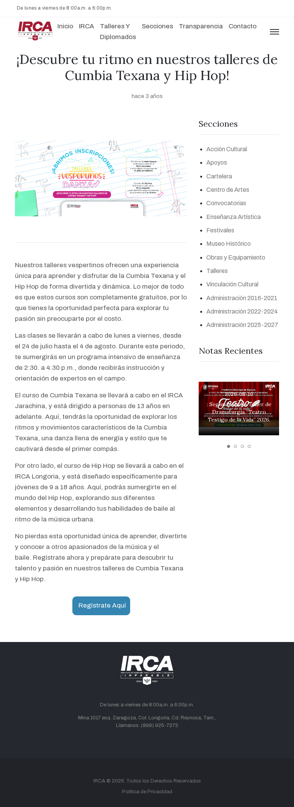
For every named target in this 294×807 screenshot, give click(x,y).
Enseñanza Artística (233, 217)
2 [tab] (235, 446)
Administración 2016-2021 (242, 298)
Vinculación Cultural (232, 284)
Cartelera (219, 176)
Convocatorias (226, 203)
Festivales (220, 230)
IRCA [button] (86, 26)
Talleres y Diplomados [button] (118, 32)
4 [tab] (249, 446)
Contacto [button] (242, 26)
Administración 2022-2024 (242, 311)
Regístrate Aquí (102, 605)
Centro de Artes (227, 189)
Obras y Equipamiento (235, 257)
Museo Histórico (228, 243)
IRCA (99, 781)
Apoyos (216, 162)
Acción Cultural (226, 149)
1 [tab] (228, 446)
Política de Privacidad (147, 791)
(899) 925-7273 (159, 725)
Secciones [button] (157, 26)
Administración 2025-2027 (242, 325)
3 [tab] (242, 446)
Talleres (217, 271)
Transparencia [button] (201, 26)
